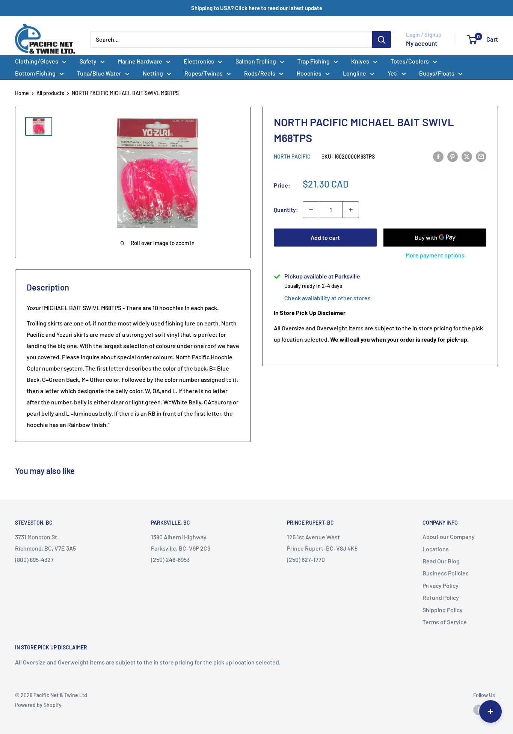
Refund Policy (440, 597)
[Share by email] (481, 156)
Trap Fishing (313, 61)
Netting (153, 73)
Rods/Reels (259, 73)
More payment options (435, 255)
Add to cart (325, 237)
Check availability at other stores (327, 297)
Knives (360, 61)
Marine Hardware (140, 61)
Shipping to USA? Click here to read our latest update (256, 8)
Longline (354, 73)
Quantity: (286, 209)
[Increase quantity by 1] (351, 210)
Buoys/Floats (436, 73)
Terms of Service (444, 621)
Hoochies (309, 73)
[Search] (381, 39)
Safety (88, 61)
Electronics (199, 61)
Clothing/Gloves (36, 61)
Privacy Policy (440, 585)
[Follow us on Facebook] (478, 709)
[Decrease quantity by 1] (311, 210)
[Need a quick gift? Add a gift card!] (490, 711)
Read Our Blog (441, 560)
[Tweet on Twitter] (467, 156)
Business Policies (445, 573)
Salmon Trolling (255, 61)
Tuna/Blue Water (99, 73)
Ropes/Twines (203, 73)
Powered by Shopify (38, 705)
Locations (435, 548)
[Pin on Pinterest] (452, 156)
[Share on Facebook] (438, 156)
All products (50, 93)
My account (421, 43)
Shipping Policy (442, 609)
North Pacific (292, 156)
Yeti (393, 73)
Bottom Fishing (35, 73)
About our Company (448, 536)
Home (22, 93)
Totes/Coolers (410, 61)
